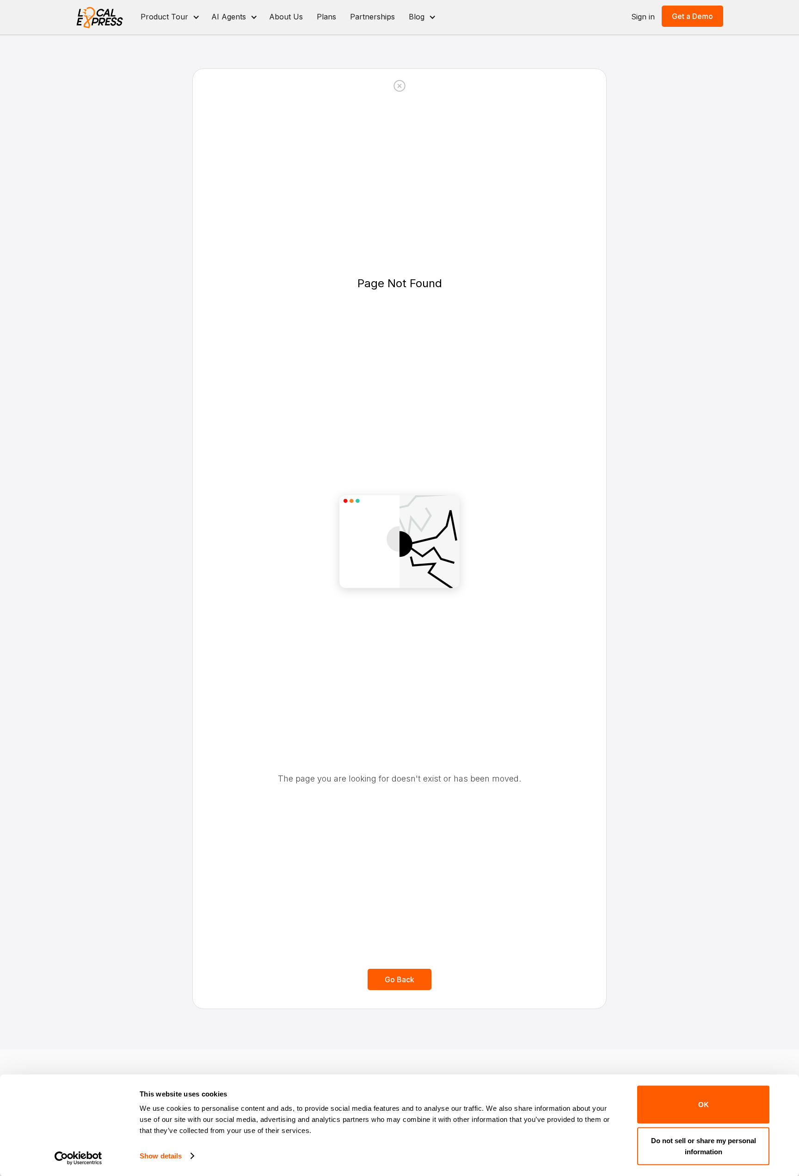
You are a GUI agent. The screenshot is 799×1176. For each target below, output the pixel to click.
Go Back (399, 979)
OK (703, 1104)
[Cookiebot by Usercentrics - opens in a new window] (78, 1158)
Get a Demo (692, 16)
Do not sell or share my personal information (703, 1145)
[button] (169, 17)
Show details (161, 1156)
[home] (100, 17)
